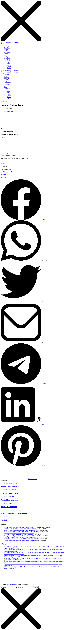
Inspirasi (9, 59)
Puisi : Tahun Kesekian (10, 486)
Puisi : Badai (6, 520)
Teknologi (6, 53)
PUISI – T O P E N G (9, 493)
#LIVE (2, 43)
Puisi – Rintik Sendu (9, 507)
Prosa (8, 63)
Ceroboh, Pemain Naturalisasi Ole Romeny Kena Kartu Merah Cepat (21, 530)
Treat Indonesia (14, 584)
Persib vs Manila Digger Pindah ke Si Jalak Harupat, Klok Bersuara (21, 540)
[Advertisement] (32, 121)
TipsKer (9, 68)
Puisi (8, 62)
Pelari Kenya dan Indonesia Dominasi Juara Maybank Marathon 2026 (21, 528)
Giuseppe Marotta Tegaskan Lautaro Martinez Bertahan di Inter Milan (21, 536)
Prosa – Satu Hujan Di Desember (14, 513)
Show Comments (32, 479)
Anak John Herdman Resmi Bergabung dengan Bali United (19, 533)
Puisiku (2, 174)
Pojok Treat (7, 58)
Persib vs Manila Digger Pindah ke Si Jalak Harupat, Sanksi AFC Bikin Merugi (24, 527)
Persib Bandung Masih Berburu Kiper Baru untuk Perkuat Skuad (20, 534)
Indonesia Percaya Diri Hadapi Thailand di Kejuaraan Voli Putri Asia (21, 537)
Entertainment (7, 52)
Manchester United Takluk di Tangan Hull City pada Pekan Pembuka (21, 538)
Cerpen (9, 66)
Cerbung (9, 65)
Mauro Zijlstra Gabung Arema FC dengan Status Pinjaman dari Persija (21, 531)
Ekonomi (6, 55)
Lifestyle (6, 49)
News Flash (7, 48)
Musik (5, 50)
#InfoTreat (6, 46)
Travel (5, 56)
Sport (8, 60)
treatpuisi (6, 174)
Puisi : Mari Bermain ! (10, 500)
